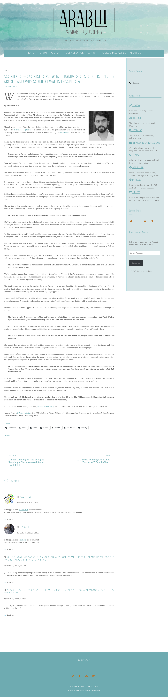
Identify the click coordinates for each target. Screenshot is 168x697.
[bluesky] (131, 221)
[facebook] (138, 221)
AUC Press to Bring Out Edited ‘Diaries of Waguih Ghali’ (93, 459)
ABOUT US (135, 53)
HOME (30, 53)
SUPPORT (93, 53)
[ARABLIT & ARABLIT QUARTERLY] (84, 31)
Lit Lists (136, 192)
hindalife (25, 527)
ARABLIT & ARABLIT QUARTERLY (83, 686)
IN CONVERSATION (73, 53)
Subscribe (136, 263)
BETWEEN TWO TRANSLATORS (146, 143)
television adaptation (22, 130)
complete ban (65, 132)
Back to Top (84, 660)
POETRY (54, 53)
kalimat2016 (27, 497)
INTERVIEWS (136, 130)
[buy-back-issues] (145, 221)
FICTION (42, 53)
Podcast (137, 180)
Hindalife (22, 540)
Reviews (136, 155)
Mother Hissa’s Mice (45, 406)
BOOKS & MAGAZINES (113, 53)
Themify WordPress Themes (91, 690)
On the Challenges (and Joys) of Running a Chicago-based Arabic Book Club (26, 460)
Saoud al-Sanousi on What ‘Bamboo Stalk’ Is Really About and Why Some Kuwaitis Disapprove (59, 79)
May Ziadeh (138, 167)
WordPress (79, 690)
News (6, 70)
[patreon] (152, 221)
